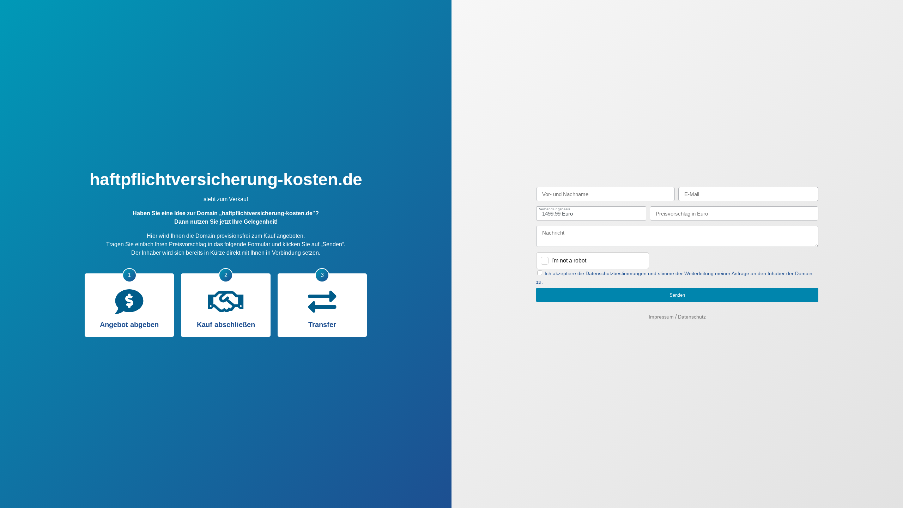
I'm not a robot (568, 261)
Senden (677, 295)
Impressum (661, 317)
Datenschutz (692, 317)
